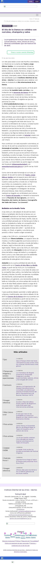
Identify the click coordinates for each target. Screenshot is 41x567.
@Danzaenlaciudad (19, 164)
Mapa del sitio (25, 541)
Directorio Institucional (8, 541)
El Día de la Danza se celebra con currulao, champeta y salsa (22, 21)
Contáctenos (20, 509)
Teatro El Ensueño (13, 195)
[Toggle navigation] (37, 15)
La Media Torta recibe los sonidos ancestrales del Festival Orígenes (27, 451)
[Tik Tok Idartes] (23, 535)
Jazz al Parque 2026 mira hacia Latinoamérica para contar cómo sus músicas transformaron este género (27, 363)
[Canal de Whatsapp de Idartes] (33, 536)
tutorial (27, 135)
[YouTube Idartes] (28, 536)
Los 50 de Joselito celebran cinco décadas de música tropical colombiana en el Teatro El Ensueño (25, 440)
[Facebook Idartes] (7, 536)
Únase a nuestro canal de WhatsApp (22, 52)
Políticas (18, 541)
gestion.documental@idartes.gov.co (20, 518)
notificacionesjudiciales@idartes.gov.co (20, 515)
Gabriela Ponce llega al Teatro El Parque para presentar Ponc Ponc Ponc (26, 461)
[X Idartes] (12, 535)
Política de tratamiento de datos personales (17, 543)
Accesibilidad (34, 541)
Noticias (37, 19)
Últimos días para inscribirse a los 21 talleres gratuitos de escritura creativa (26, 471)
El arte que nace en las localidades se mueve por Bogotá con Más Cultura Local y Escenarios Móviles (27, 416)
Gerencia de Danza (20, 92)
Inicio (31, 19)
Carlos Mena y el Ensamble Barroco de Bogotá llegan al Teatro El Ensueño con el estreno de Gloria (25, 428)
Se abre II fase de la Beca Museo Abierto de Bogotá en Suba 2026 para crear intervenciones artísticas (26, 404)
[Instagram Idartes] (18, 536)
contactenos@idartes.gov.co (26, 511)
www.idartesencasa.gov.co (12, 166)
